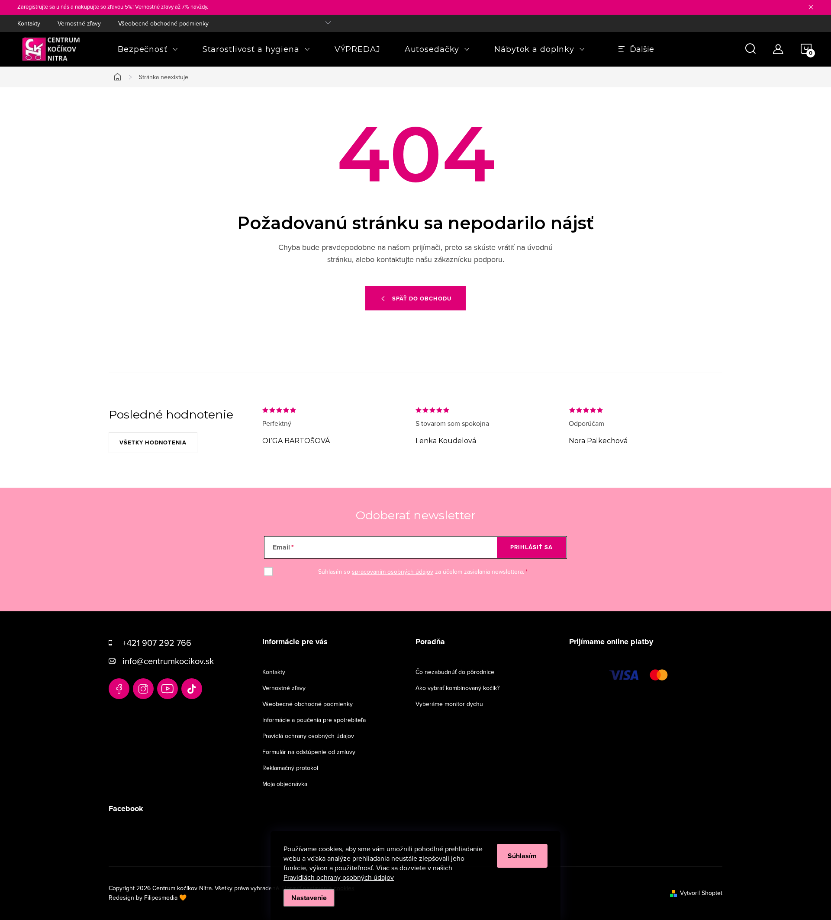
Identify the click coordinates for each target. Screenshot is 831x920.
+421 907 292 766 (156, 642)
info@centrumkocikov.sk (168, 661)
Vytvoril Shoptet (701, 892)
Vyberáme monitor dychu (449, 704)
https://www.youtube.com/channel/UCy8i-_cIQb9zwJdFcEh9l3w (167, 688)
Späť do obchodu (421, 298)
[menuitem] (148, 49)
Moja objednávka (284, 783)
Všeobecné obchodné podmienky (163, 23)
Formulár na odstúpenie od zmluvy (308, 752)
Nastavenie (309, 898)
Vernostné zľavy (79, 23)
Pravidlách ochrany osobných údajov (338, 877)
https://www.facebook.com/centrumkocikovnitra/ (119, 688)
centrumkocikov (143, 688)
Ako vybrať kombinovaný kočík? (457, 688)
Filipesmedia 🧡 (165, 897)
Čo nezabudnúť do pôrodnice (455, 672)
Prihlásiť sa (531, 547)
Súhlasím (522, 856)
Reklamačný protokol (290, 767)
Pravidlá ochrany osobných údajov (308, 736)
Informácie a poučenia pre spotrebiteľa (314, 720)
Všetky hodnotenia (153, 442)
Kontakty (28, 23)
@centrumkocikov (191, 688)
